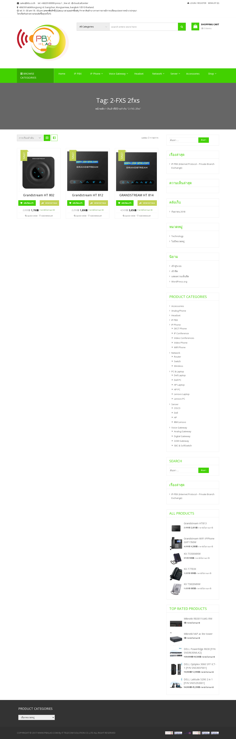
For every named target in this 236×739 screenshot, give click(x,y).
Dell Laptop (180, 375)
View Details (51, 203)
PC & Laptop (177, 371)
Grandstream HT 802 (38, 195)
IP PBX (78, 73)
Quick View (32, 216)
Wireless (178, 366)
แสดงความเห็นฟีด (180, 276)
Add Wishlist (47, 216)
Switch (177, 361)
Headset (139, 73)
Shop (211, 73)
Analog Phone (178, 310)
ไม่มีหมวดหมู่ (178, 241)
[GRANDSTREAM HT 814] (136, 171)
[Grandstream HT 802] (38, 171)
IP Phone (95, 73)
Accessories (193, 73)
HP (175, 417)
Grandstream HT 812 (87, 195)
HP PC (177, 389)
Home (61, 73)
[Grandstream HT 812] (87, 171)
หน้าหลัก (100, 108)
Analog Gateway (182, 431)
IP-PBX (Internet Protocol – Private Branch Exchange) (192, 165)
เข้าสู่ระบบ (176, 266)
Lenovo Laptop (182, 394)
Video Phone (180, 342)
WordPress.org (179, 281)
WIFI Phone (180, 347)
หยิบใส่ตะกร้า (29, 203)
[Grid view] (47, 138)
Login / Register (198, 3)
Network (157, 73)
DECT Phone (180, 328)
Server (174, 73)
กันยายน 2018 (178, 211)
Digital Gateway (182, 436)
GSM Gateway (181, 440)
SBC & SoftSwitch (183, 445)
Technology (177, 236)
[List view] (54, 138)
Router (177, 356)
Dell (176, 412)
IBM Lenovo (180, 422)
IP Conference (181, 333)
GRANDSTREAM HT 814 (136, 195)
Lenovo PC (179, 398)
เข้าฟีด (174, 271)
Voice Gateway (117, 73)
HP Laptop (179, 384)
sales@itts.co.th (27, 3)
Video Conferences (184, 338)
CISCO (177, 408)
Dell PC (177, 379)
